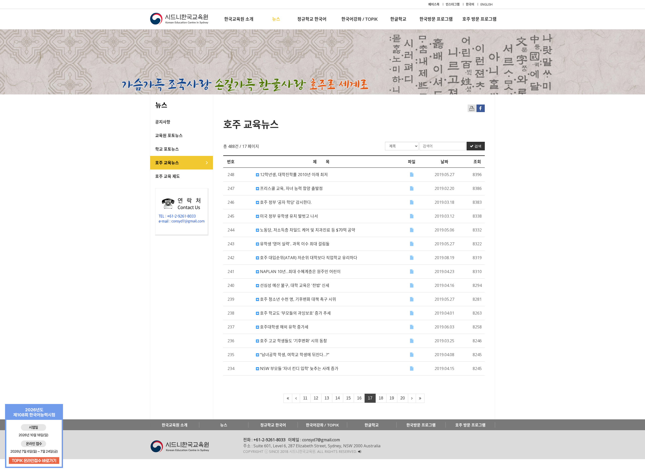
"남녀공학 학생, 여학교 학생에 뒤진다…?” (294, 354)
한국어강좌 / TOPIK (359, 19)
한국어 (470, 4)
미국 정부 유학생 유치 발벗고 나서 (288, 216)
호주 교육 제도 (167, 176)
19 (392, 398)
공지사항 (162, 122)
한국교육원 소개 (238, 19)
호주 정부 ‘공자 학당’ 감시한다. (285, 202)
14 (337, 398)
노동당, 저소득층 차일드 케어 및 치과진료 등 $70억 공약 (307, 230)
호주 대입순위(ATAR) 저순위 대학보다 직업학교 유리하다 (308, 257)
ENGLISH (486, 4)
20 (402, 398)
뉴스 (276, 19)
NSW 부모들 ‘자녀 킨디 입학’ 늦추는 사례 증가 (298, 368)
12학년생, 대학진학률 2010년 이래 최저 (293, 174)
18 (381, 398)
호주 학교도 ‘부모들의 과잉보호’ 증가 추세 (295, 313)
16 (359, 398)
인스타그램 (453, 4)
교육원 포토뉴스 (169, 135)
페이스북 (434, 4)
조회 (477, 161)
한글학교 (398, 19)
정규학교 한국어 (312, 19)
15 (348, 398)
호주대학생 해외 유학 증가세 (283, 327)
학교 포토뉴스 (167, 149)
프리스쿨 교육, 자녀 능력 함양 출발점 (291, 188)
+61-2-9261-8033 (269, 440)
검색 (477, 146)
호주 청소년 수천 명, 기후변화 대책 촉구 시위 (297, 299)
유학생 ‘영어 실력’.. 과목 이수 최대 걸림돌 (294, 244)
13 (327, 398)
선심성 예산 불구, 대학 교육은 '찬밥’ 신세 (294, 285)
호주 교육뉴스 (167, 162)
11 (305, 398)
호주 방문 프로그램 (479, 19)
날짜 (444, 161)
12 (316, 398)
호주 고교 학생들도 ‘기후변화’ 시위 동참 (293, 341)
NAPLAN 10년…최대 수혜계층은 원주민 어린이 (300, 271)
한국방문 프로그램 (436, 19)
